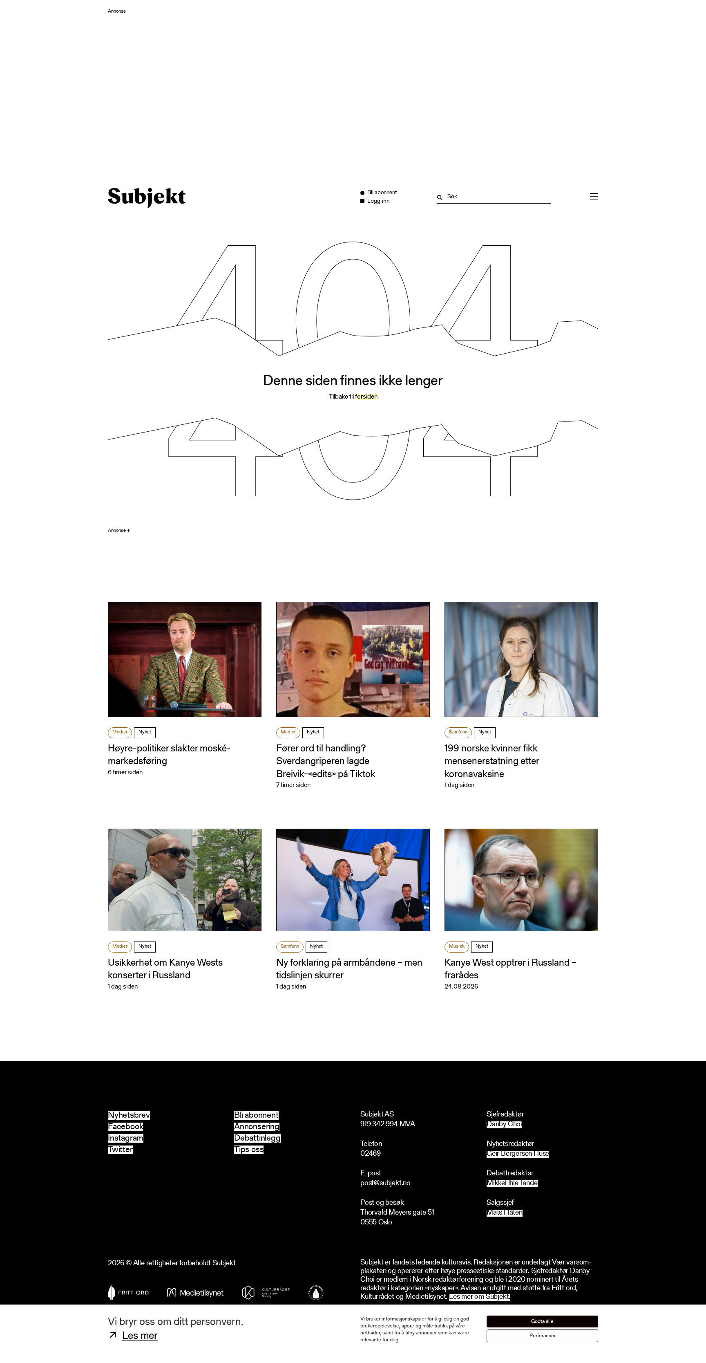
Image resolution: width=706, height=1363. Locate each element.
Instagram (125, 1138)
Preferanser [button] (543, 1335)
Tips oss (249, 1150)
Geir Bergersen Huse (518, 1154)
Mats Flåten (505, 1213)
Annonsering (256, 1127)
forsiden (366, 397)
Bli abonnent (256, 1115)
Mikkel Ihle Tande (512, 1183)
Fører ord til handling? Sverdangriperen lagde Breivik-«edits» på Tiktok (325, 761)
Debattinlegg (257, 1138)
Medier (119, 732)
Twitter (120, 1150)
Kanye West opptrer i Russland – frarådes (510, 969)
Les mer (140, 1336)
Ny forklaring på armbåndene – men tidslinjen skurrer (349, 969)
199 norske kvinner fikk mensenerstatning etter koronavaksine (492, 761)
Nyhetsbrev (129, 1115)
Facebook (125, 1127)
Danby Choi (504, 1124)
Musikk (457, 946)
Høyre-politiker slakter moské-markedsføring (169, 755)
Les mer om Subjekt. (479, 1297)
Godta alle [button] (542, 1321)
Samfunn (458, 732)
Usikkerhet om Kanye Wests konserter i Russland (165, 969)
